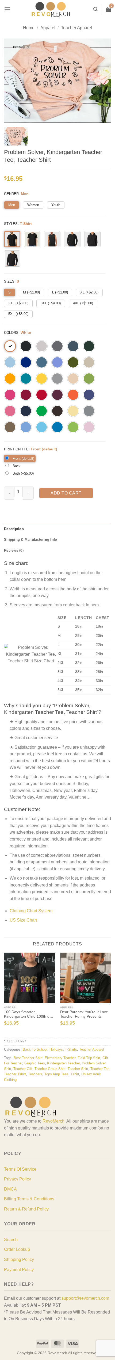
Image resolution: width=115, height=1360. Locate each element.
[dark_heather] (73, 346)
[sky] (42, 427)
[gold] (10, 379)
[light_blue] (10, 362)
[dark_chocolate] (57, 411)
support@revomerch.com (85, 1298)
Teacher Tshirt (15, 1074)
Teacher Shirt (78, 1069)
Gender (11, 194)
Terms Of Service (20, 1169)
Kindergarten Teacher (63, 1063)
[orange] (73, 395)
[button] (7, 9)
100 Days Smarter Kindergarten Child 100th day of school (28, 1014)
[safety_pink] (10, 411)
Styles (11, 224)
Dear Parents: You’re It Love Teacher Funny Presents (84, 1014)
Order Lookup (17, 1249)
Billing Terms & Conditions (29, 1199)
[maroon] (57, 395)
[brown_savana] (10, 427)
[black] (26, 346)
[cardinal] (26, 395)
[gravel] (89, 411)
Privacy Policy (17, 1179)
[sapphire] (57, 427)
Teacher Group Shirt (50, 1069)
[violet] (57, 362)
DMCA (10, 1189)
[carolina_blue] (26, 427)
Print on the (16, 449)
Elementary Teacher (60, 1058)
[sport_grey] (57, 379)
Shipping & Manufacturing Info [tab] (30, 540)
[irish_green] (42, 411)
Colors (11, 333)
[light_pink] (89, 427)
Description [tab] (14, 529)
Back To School (35, 1049)
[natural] (73, 379)
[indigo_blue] (42, 362)
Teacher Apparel (76, 27)
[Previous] (6, 994)
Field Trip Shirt (89, 1058)
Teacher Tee (99, 1069)
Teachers (35, 1074)
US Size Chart (23, 920)
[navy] (26, 411)
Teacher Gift (22, 1069)
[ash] (42, 346)
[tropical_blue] (26, 379)
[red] (42, 395)
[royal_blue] (26, 362)
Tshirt (75, 1074)
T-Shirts (71, 1049)
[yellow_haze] (73, 411)
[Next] (108, 994)
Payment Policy (19, 1269)
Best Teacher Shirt (28, 1058)
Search (11, 1239)
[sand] (89, 362)
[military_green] (73, 362)
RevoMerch (53, 1121)
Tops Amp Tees (56, 1074)
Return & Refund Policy (26, 1209)
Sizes (9, 281)
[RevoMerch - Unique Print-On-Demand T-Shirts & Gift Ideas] (51, 9)
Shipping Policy (19, 1259)
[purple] (89, 395)
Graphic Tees (34, 1063)
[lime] (73, 427)
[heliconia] (10, 395)
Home (28, 27)
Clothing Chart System (31, 911)
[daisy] (42, 379)
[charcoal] (57, 346)
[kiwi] (89, 379)
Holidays (56, 1049)
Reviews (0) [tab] (14, 550)
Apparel (47, 27)
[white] (10, 346)
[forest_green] (89, 346)
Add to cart (66, 493)
